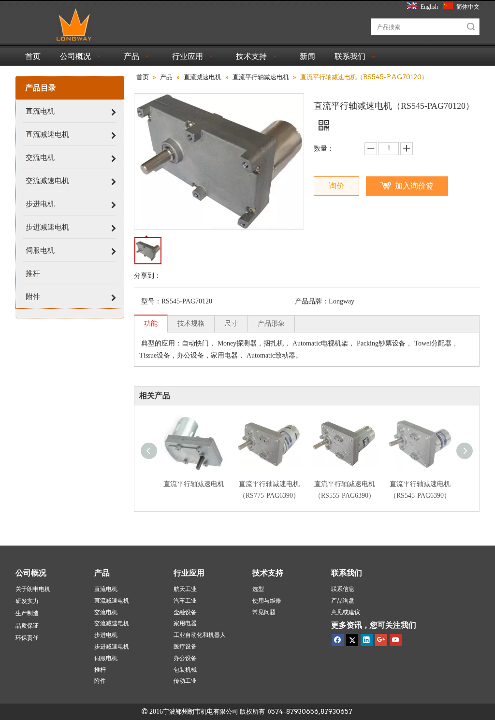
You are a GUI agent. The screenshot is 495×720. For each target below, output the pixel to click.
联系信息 (342, 589)
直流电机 (105, 589)
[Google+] (381, 640)
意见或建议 (345, 612)
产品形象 (271, 323)
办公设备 (185, 658)
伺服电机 (105, 658)
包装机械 (185, 669)
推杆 (100, 669)
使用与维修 (266, 600)
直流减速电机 (111, 600)
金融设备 (185, 612)
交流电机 (105, 612)
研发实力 (27, 601)
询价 (336, 186)
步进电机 (105, 635)
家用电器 (185, 623)
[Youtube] (396, 640)
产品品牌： (312, 301)
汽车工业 (185, 600)
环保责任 (27, 637)
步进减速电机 (111, 646)
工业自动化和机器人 (200, 635)
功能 (151, 323)
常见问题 (264, 612)
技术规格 (190, 323)
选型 (258, 589)
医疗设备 (185, 646)
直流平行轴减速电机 (193, 484)
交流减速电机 (111, 623)
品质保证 (27, 625)
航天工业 (185, 589)
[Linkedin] (367, 640)
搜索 (471, 27)
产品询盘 (342, 600)
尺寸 (231, 323)
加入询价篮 (414, 186)
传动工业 (185, 680)
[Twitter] (352, 640)
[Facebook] (338, 640)
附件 (100, 680)
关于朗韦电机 (32, 589)
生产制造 (27, 613)
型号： (151, 301)
